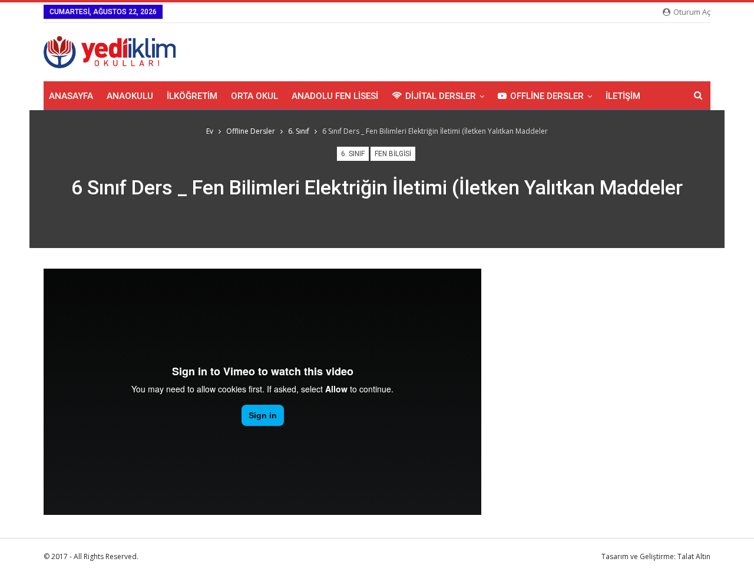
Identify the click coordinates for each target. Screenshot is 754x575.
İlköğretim (192, 96)
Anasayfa (71, 96)
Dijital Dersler (440, 96)
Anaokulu (130, 96)
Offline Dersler (547, 96)
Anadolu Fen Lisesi (335, 96)
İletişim (623, 96)
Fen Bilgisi (393, 154)
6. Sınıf (353, 154)
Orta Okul (254, 96)
